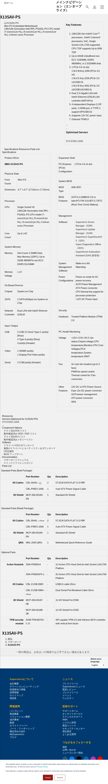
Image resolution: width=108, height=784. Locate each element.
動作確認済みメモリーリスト (18, 439)
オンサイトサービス (72, 714)
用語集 (13, 698)
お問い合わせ (69, 750)
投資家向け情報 (17, 689)
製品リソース (69, 725)
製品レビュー (69, 689)
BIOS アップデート (13, 454)
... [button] (67, 124)
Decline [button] (60, 777)
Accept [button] (47, 777)
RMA (65, 719)
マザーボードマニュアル (16, 460)
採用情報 (14, 692)
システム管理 (69, 722)
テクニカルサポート (72, 716)
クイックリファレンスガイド (18, 463)
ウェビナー (68, 698)
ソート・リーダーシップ (22, 728)
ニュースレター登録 (72, 753)
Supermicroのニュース (73, 686)
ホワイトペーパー (19, 725)
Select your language (96, 660)
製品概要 (14, 714)
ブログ (13, 737)
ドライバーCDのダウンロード (19, 445)
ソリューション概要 (20, 716)
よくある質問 (69, 734)
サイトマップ (16, 695)
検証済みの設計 (17, 731)
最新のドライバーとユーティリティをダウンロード (30, 448)
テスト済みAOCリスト (15, 430)
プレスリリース (70, 683)
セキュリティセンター (73, 728)
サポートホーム (70, 711)
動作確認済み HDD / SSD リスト (20, 433)
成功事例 (14, 719)
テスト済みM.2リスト (14, 436)
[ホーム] (8, 3)
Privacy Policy (42, 766)
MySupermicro (17, 734)
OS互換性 (9, 451)
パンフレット (16, 711)
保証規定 (66, 731)
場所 (64, 747)
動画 (12, 722)
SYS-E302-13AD (74, 141)
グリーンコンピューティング (24, 686)
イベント (66, 695)
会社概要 (14, 683)
